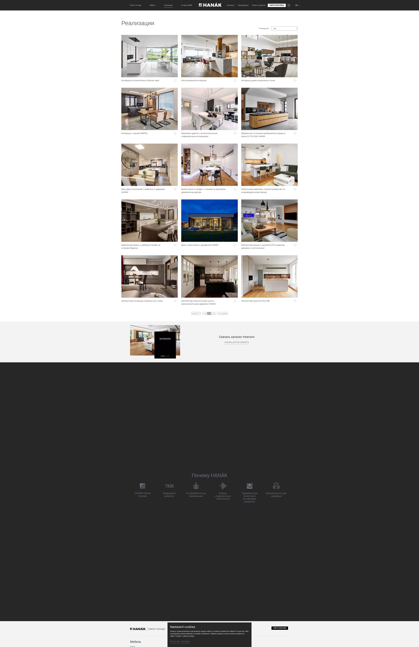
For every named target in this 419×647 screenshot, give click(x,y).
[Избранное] (289, 5)
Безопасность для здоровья (276, 494)
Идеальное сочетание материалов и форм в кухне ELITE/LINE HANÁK (263, 135)
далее (225, 313)
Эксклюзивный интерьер (193, 80)
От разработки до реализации (196, 494)
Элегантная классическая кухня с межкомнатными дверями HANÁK (198, 302)
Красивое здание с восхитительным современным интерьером (199, 135)
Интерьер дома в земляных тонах (258, 80)
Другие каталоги (241, 342)
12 (213, 313)
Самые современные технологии (223, 496)
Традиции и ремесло (169, 494)
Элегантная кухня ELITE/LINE (255, 301)
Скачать (228, 342)
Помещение (264, 28)
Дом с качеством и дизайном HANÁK (199, 245)
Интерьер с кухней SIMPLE (134, 133)
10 (205, 313)
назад (194, 313)
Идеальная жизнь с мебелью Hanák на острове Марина (140, 246)
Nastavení (185, 642)
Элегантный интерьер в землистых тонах (142, 301)
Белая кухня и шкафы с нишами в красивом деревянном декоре (203, 190)
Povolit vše (175, 642)
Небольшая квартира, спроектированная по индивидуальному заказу (263, 190)
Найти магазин (279, 628)
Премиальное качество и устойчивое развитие (250, 497)
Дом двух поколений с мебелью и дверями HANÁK (143, 190)
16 (219, 313)
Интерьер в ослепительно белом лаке (140, 80)
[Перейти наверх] (414, 642)
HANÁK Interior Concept (142, 494)
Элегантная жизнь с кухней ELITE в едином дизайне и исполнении (263, 246)
